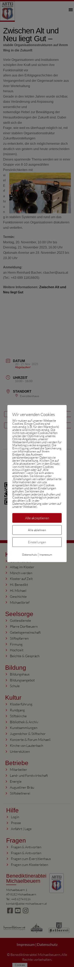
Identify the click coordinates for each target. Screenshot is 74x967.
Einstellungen (37, 542)
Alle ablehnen (37, 530)
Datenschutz (29, 554)
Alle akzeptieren (37, 518)
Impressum (45, 554)
